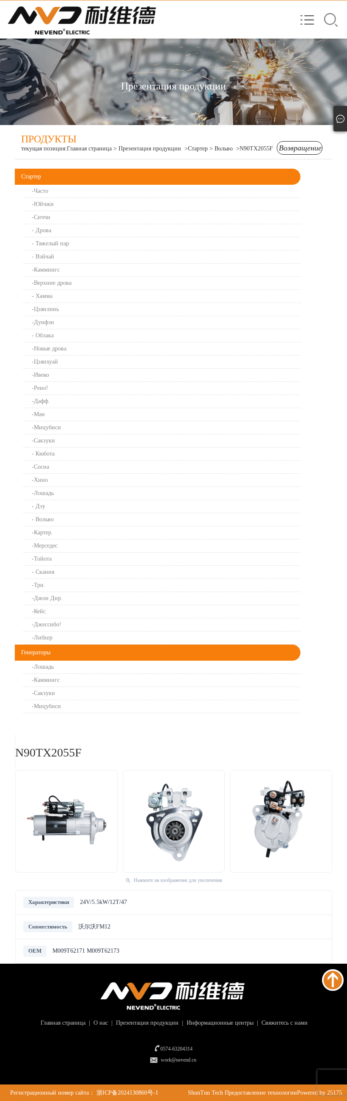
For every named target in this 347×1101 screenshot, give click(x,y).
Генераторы (35, 652)
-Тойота (42, 559)
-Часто (41, 191)
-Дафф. (41, 401)
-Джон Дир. (47, 598)
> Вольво (221, 148)
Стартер (31, 176)
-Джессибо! (46, 624)
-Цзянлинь (45, 309)
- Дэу (39, 506)
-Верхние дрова (52, 283)
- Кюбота (44, 453)
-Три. (38, 585)
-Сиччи (42, 217)
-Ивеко (40, 375)
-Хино (41, 480)
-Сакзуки (44, 440)
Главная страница (89, 148)
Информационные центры (219, 1023)
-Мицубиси (47, 427)
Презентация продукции (149, 148)
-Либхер (42, 637)
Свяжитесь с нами (284, 1023)
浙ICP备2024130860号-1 (127, 1093)
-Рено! (41, 388)
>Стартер (196, 148)
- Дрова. (42, 230)
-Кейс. (39, 611)
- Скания (44, 572)
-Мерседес (45, 545)
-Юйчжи (43, 204)
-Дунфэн (43, 322)
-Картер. (43, 532)
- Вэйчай (44, 256)
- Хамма (43, 296)
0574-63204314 (176, 1049)
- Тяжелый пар (51, 243)
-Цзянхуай (45, 362)
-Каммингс (46, 270)
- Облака (43, 335)
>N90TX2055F (254, 148)
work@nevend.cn (178, 1060)
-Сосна (41, 467)
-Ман (39, 414)
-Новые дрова (49, 348)
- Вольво (43, 519)
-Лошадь (43, 493)
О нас (100, 1023)
